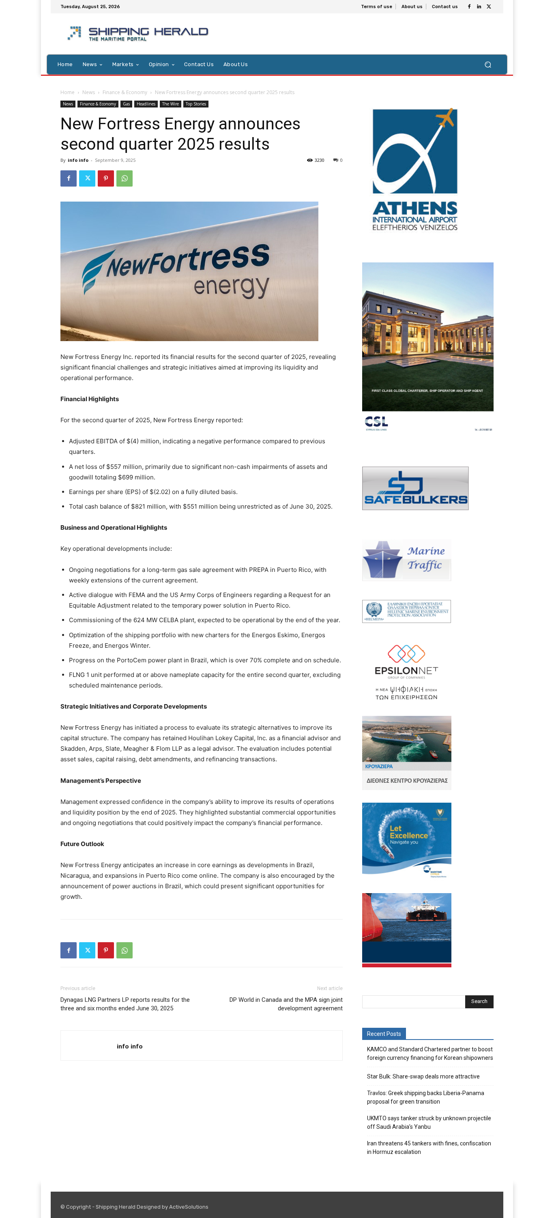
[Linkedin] (479, 7)
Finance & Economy (125, 92)
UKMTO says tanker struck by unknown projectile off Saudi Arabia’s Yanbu (429, 1122)
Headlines (146, 104)
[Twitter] (489, 7)
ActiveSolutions (188, 1207)
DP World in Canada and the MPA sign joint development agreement (286, 1004)
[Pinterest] (106, 178)
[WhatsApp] (124, 178)
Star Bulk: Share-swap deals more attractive (423, 1076)
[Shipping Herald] (139, 33)
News (88, 92)
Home (67, 92)
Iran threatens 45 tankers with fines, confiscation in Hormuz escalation (429, 1147)
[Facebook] (469, 7)
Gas (126, 104)
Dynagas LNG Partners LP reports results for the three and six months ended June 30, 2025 (125, 1004)
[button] (487, 64)
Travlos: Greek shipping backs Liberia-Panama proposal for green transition (425, 1097)
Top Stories (196, 104)
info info (78, 160)
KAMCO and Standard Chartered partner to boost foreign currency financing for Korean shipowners (430, 1053)
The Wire (170, 104)
